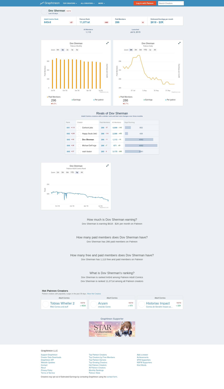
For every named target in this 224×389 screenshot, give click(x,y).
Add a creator (142, 354)
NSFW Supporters (144, 362)
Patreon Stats (94, 372)
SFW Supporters (143, 360)
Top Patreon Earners (97, 360)
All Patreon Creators (97, 367)
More (100, 3)
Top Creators (69, 3)
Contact (44, 365)
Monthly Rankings (96, 370)
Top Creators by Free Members (102, 357)
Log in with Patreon (144, 3)
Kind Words (141, 365)
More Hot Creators (94, 294)
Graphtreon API (47, 360)
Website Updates (48, 362)
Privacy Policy (46, 370)
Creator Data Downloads (51, 357)
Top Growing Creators (98, 362)
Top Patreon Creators (98, 354)
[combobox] (171, 3)
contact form (112, 376)
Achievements (142, 357)
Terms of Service (48, 372)
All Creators (87, 3)
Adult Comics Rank (51, 19)
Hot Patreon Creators (97, 365)
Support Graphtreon (49, 354)
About (43, 367)
